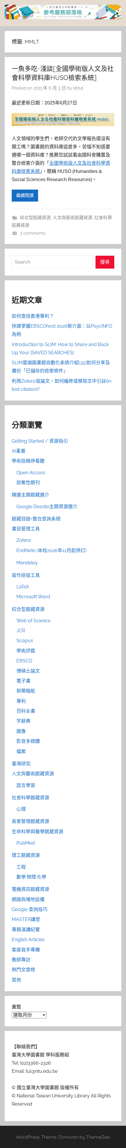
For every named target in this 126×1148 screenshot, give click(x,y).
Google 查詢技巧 (29, 909)
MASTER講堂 (26, 919)
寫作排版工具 (26, 575)
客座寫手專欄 (26, 950)
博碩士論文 (28, 671)
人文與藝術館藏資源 (72, 217)
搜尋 (105, 262)
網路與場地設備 (28, 899)
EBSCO (24, 661)
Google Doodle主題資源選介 (46, 506)
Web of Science (33, 620)
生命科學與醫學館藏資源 (37, 831)
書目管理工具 (26, 529)
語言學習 (25, 785)
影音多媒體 (28, 741)
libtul (78, 88)
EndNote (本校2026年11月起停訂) (51, 550)
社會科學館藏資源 (30, 797)
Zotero (23, 540)
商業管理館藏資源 (30, 821)
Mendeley (27, 563)
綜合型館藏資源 (35, 217)
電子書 (23, 681)
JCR (20, 630)
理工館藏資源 (26, 855)
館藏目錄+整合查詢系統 (36, 519)
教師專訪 (21, 960)
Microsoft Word (33, 596)
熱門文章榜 (23, 969)
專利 (21, 701)
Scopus (24, 640)
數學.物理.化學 (31, 877)
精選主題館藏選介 (30, 495)
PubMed (25, 843)
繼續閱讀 (25, 195)
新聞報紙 (25, 691)
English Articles (28, 939)
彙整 (16, 1007)
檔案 (21, 751)
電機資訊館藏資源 (30, 889)
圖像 (21, 731)
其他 (16, 980)
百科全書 (25, 711)
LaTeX (22, 587)
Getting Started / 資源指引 (40, 441)
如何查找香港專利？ (33, 316)
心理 (21, 809)
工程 (21, 867)
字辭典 (23, 721)
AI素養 (18, 451)
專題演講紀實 (26, 929)
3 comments (32, 233)
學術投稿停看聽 (28, 461)
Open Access (30, 472)
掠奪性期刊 (28, 482)
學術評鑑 (25, 651)
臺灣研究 (21, 764)
